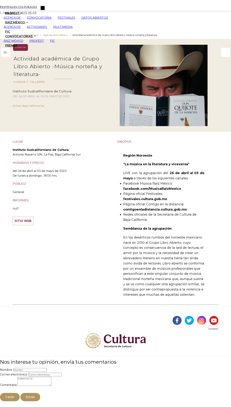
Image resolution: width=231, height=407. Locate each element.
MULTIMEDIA (63, 27)
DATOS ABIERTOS (94, 17)
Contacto (213, 328)
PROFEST (36, 41)
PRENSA (11, 45)
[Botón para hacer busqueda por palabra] (225, 52)
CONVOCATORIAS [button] (19, 36)
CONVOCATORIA (39, 17)
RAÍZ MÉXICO (13, 41)
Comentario (8, 385)
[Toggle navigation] (42, 8)
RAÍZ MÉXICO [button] (15, 22)
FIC (7, 31)
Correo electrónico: (14, 374)
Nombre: (6, 369)
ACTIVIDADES (37, 27)
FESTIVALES (66, 17)
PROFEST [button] (12, 13)
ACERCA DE (12, 17)
